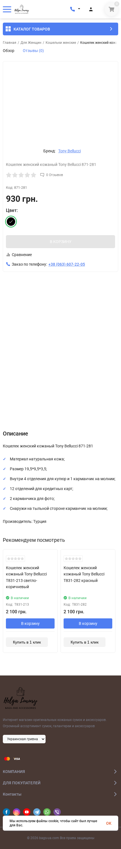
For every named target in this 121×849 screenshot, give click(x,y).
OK (108, 823)
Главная (9, 42)
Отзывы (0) (33, 51)
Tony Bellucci (69, 151)
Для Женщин (31, 42)
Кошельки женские (61, 42)
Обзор (8, 51)
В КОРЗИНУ (60, 241)
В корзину (30, 623)
